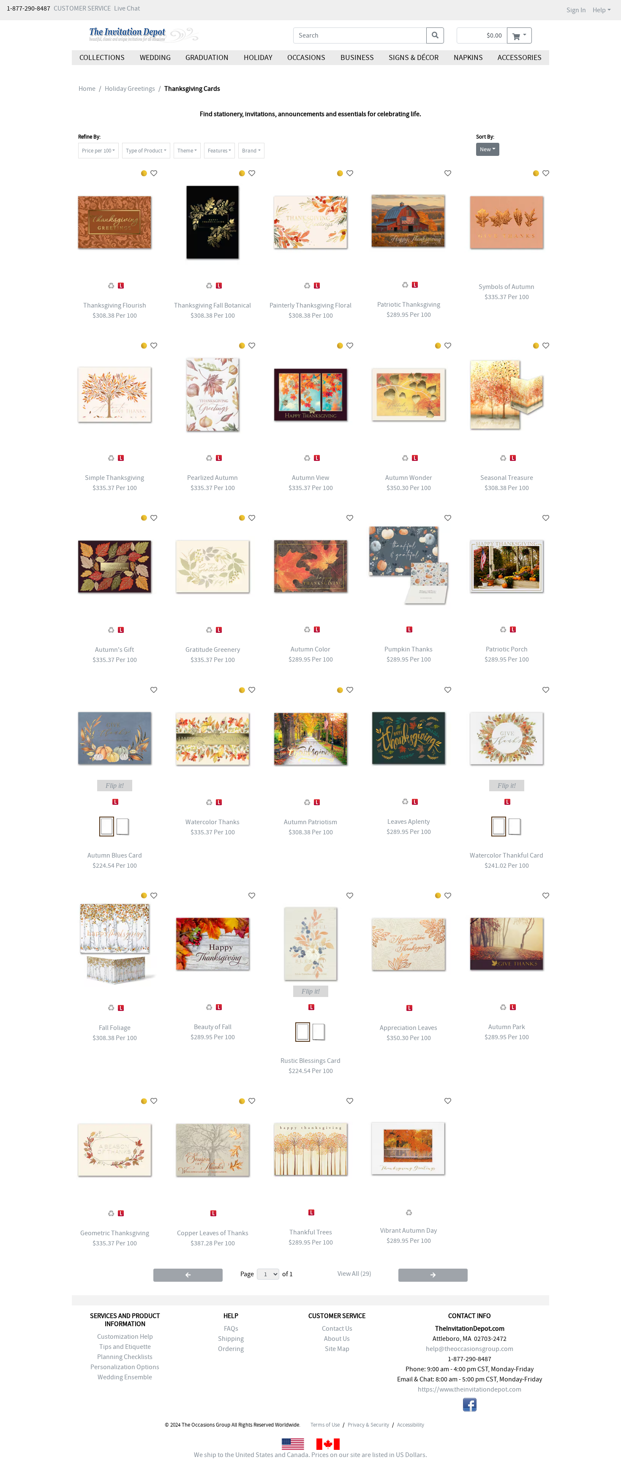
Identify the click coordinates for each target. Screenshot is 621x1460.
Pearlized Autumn (212, 478)
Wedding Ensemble (125, 1377)
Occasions (306, 58)
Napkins (468, 58)
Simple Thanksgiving (114, 478)
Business (357, 58)
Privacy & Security (368, 1425)
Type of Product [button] (144, 150)
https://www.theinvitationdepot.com (469, 1389)
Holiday (257, 58)
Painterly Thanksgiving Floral (310, 305)
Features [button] (217, 150)
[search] (435, 35)
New (485, 149)
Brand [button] (249, 150)
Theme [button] (185, 150)
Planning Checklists (125, 1357)
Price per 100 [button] (96, 150)
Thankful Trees (310, 1232)
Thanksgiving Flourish (114, 305)
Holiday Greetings (130, 88)
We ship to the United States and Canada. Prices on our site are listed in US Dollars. (310, 1455)
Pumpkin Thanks (408, 649)
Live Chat (127, 8)
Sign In (576, 10)
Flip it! (115, 785)
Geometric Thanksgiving (114, 1233)
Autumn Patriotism (310, 822)
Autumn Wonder (408, 478)
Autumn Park (506, 1027)
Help (599, 10)
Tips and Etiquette (125, 1347)
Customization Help (125, 1336)
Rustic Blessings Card (310, 1061)
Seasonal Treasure (506, 478)
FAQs (231, 1328)
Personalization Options (124, 1367)
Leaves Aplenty (408, 821)
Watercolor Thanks (212, 822)
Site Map (337, 1349)
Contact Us (337, 1328)
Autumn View (310, 478)
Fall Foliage (115, 1028)
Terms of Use (325, 1425)
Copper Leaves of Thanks (212, 1233)
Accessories (520, 58)
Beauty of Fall (213, 1027)
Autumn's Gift (114, 650)
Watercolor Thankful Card (506, 855)
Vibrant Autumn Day (408, 1230)
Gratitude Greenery (212, 650)
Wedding (154, 58)
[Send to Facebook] (470, 1406)
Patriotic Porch (507, 649)
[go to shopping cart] (519, 35)
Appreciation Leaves (408, 1028)
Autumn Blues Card (114, 855)
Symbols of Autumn (506, 287)
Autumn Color (310, 649)
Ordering (231, 1349)
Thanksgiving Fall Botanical (212, 305)
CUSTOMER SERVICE (82, 8)
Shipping (231, 1339)
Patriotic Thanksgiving (408, 304)
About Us (337, 1339)
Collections (102, 58)
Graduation (207, 58)
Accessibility (410, 1425)
